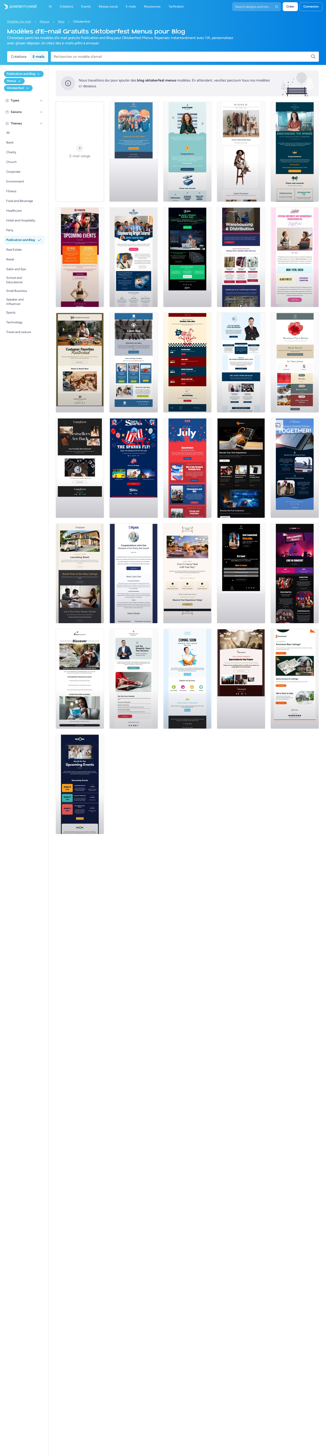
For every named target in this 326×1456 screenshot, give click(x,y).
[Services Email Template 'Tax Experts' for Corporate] (133, 679)
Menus (44, 21)
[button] (41, 100)
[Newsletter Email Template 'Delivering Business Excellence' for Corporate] (241, 362)
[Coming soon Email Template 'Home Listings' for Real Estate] (295, 679)
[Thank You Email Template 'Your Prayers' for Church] (241, 679)
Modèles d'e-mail (19, 21)
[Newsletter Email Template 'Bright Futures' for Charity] (133, 257)
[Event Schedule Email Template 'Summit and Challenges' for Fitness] (80, 257)
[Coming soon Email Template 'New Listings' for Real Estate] (80, 573)
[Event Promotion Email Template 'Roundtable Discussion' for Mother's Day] (295, 257)
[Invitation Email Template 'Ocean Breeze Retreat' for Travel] (80, 679)
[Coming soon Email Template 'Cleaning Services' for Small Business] (187, 679)
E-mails (38, 56)
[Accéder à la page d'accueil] (18, 6)
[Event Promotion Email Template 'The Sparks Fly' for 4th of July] (133, 468)
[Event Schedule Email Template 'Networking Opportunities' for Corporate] (80, 784)
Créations (18, 56)
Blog (61, 21)
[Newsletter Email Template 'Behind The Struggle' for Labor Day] (133, 362)
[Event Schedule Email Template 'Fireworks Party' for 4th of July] (187, 468)
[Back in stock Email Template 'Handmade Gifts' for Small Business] (80, 362)
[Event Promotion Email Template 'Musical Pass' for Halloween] (295, 573)
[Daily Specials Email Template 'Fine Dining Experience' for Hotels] (187, 573)
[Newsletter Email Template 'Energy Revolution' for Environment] (295, 468)
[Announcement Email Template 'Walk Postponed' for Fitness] (133, 152)
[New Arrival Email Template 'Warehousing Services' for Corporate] (241, 257)
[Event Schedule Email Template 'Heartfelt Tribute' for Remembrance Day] (295, 362)
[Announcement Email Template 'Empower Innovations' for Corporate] (187, 152)
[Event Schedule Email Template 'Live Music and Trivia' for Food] (187, 362)
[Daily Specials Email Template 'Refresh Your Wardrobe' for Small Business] (241, 152)
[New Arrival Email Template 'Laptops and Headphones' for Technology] (241, 468)
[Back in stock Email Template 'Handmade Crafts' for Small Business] (80, 468)
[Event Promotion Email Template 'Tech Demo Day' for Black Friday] (187, 257)
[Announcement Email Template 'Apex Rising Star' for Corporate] (133, 573)
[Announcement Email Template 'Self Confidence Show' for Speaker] (241, 573)
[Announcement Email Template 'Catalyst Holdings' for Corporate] (295, 152)
